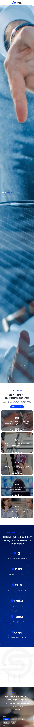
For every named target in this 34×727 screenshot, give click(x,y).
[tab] (2, 365)
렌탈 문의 (6, 719)
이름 (4, 725)
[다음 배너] (21, 365)
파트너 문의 (6, 722)
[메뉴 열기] (31, 2)
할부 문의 (21, 719)
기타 (13, 722)
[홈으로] (17, 2)
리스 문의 (13, 719)
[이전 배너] (18, 365)
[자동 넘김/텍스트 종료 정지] (24, 365)
